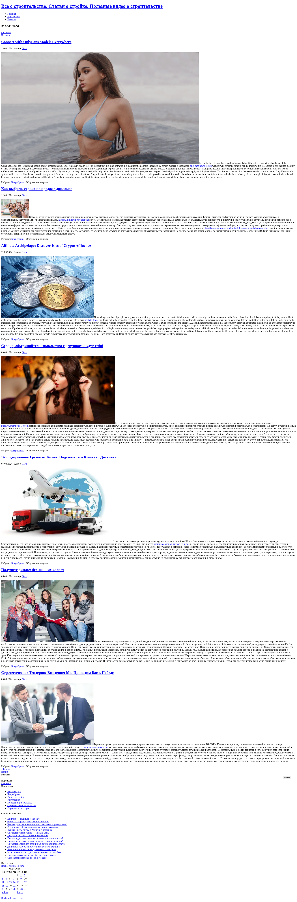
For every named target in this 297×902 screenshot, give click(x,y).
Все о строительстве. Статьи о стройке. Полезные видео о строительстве (82, 6)
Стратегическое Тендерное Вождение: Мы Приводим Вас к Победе (57, 673)
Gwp (24, 48)
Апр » (20, 892)
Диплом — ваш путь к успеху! (23, 818)
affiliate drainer (92, 320)
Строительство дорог (18, 808)
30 (21, 889)
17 (25, 882)
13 (10, 882)
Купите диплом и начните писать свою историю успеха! (37, 824)
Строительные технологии (21, 805)
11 (3, 882)
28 (14, 889)
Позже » (5, 35)
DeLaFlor (6, 783)
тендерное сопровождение (95, 747)
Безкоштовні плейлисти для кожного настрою (31, 849)
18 (3, 885)
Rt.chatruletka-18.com (12, 898)
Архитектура (14, 791)
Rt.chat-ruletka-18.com (12, 866)
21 (14, 885)
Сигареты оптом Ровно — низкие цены (28, 832)
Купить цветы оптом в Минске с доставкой (30, 830)
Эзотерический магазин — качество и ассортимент (34, 827)
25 (3, 889)
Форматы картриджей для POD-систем (28, 821)
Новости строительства (19, 802)
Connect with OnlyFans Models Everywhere (36, 42)
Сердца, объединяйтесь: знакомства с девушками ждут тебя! (52, 346)
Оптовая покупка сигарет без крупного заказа (31, 855)
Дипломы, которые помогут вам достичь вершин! (33, 846)
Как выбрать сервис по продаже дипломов (36, 189)
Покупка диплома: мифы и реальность (27, 835)
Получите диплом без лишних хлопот (32, 570)
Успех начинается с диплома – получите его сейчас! (34, 852)
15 (18, 882)
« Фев (5, 892)
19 (7, 885)
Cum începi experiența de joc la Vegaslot (27, 857)
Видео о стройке (16, 797)
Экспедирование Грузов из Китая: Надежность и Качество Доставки (59, 457)
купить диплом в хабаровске (73, 219)
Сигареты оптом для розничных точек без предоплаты (36, 844)
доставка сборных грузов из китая (171, 544)
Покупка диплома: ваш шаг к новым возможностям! (35, 838)
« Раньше (6, 32)
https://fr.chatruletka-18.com (14, 425)
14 (14, 882)
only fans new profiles (201, 166)
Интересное (13, 800)
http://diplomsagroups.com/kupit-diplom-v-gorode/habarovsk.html (236, 228)
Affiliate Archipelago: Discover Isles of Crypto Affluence (46, 246)
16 (21, 882)
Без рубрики (17, 182)
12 (7, 882)
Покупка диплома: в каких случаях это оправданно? (35, 841)
